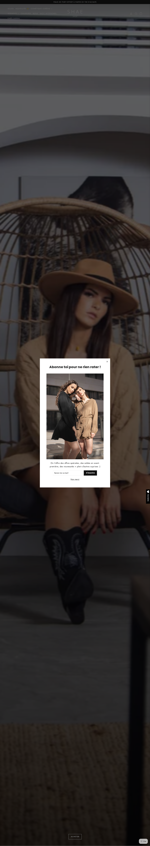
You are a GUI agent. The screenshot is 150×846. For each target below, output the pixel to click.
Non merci (75, 479)
